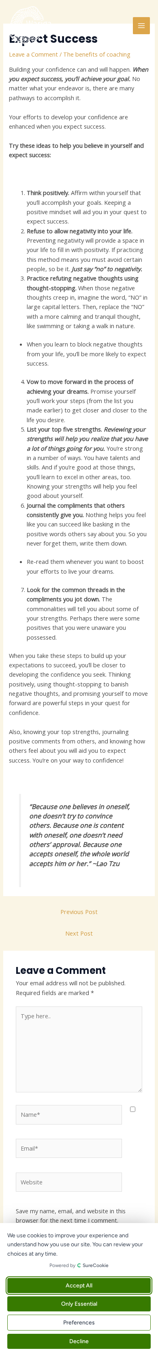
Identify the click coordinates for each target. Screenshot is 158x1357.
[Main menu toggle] (141, 25)
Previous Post (79, 912)
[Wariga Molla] (32, 26)
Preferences (79, 1322)
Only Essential (79, 1303)
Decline (79, 1341)
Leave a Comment (33, 54)
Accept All (79, 1285)
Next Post (79, 933)
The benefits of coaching (96, 54)
